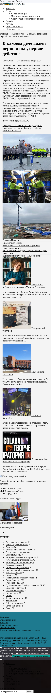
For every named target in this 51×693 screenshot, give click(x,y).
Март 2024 (36, 60)
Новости (10, 575)
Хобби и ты (11, 600)
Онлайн (9, 676)
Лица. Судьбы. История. (17, 567)
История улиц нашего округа (20, 562)
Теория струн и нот (15, 598)
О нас (8, 666)
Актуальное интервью (16, 542)
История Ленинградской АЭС (20, 560)
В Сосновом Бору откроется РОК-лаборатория (26, 460)
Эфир (8, 608)
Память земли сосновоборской (20, 577)
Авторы (9, 679)
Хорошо (16, 656)
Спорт (9, 595)
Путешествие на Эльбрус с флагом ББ (24, 585)
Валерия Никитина (12, 240)
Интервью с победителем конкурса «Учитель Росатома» (24, 285)
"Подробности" (34, 256)
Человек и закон (13, 606)
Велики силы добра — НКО (19, 549)
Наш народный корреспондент (20, 570)
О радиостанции (19, 668)
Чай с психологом (14, 603)
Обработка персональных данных (27, 673)
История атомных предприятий (21, 557)
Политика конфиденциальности (35, 656)
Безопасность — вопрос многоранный (21, 245)
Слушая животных (15, 590)
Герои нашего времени (17, 552)
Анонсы (10, 547)
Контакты (10, 663)
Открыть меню (7, 1)
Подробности (12, 580)
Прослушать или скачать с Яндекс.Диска (22, 125)
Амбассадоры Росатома (17, 544)
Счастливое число (14, 681)
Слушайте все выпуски (11, 523)
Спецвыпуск (12, 593)
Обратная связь (13, 684)
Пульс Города (12, 583)
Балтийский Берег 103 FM (12, 4)
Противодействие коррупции (25, 671)
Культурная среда (14, 565)
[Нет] (1, 659)
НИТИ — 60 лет (14, 572)
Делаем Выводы (13, 555)
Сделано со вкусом (15, 588)
